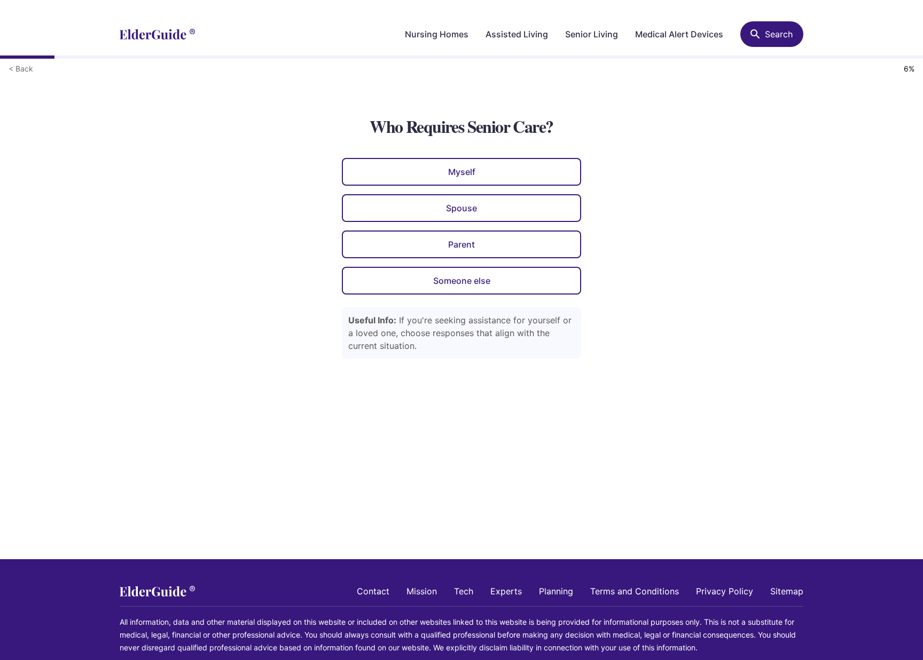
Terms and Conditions (634, 591)
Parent (461, 244)
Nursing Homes (436, 34)
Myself (461, 171)
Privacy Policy (724, 591)
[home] (157, 34)
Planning (556, 591)
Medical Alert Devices (679, 34)
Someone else (461, 280)
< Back (21, 68)
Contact (373, 591)
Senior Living (591, 34)
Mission (421, 591)
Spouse (461, 208)
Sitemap (786, 591)
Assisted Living (517, 34)
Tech (463, 591)
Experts (506, 591)
